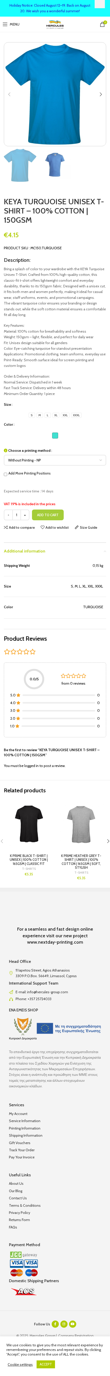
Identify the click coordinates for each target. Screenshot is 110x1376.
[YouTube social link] (72, 1324)
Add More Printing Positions (29, 473)
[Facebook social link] (55, 1324)
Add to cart (48, 515)
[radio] (32, 415)
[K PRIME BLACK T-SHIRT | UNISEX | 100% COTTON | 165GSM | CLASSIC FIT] (29, 825)
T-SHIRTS (29, 869)
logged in (31, 765)
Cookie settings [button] (20, 1364)
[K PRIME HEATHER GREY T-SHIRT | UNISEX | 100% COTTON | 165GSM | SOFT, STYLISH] (81, 825)
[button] (9, 94)
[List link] (55, 992)
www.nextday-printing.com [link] (55, 942)
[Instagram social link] (64, 1324)
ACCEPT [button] (46, 1364)
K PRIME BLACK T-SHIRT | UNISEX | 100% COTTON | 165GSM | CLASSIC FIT (29, 859)
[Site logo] (55, 23)
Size (7, 404)
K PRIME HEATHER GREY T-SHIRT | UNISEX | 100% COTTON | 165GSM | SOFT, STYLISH (81, 861)
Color (8, 424)
